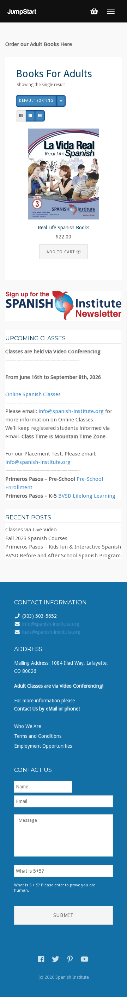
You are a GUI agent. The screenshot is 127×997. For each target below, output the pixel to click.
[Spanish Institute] (22, 11)
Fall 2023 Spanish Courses (36, 538)
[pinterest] (70, 959)
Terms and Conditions (37, 736)
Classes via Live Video (31, 529)
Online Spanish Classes (33, 394)
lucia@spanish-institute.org (51, 632)
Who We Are (27, 726)
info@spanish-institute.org (71, 411)
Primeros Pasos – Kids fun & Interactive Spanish (63, 547)
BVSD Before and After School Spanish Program (63, 555)
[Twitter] (55, 959)
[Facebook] (41, 959)
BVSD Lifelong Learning (86, 496)
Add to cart (61, 252)
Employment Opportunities (43, 746)
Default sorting (36, 101)
